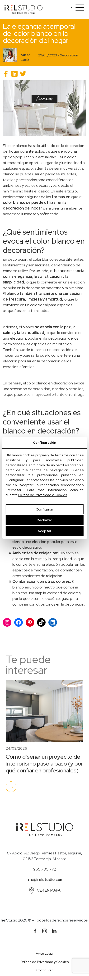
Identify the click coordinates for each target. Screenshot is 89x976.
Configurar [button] (44, 970)
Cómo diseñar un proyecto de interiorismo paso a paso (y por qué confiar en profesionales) (44, 763)
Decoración (69, 55)
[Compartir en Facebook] (6, 74)
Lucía (25, 60)
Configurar (44, 509)
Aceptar (44, 531)
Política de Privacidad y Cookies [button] (45, 962)
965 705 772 (44, 869)
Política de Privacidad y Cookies (42, 495)
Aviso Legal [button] (44, 953)
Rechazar (44, 520)
